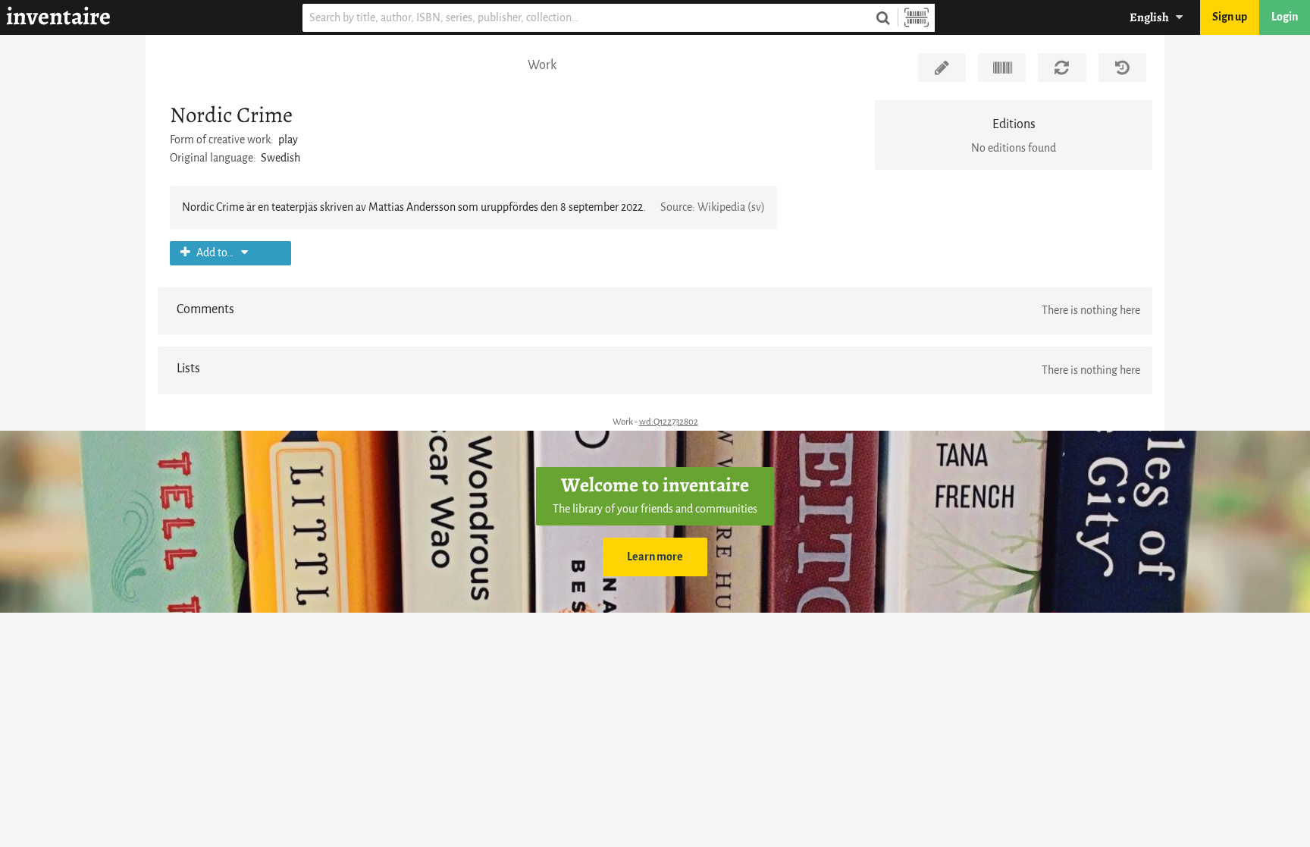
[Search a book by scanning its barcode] (916, 18)
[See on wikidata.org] (1002, 67)
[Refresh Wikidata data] (1062, 67)
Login (1284, 17)
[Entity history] (1122, 67)
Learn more (655, 557)
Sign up (1229, 17)
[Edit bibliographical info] (942, 67)
